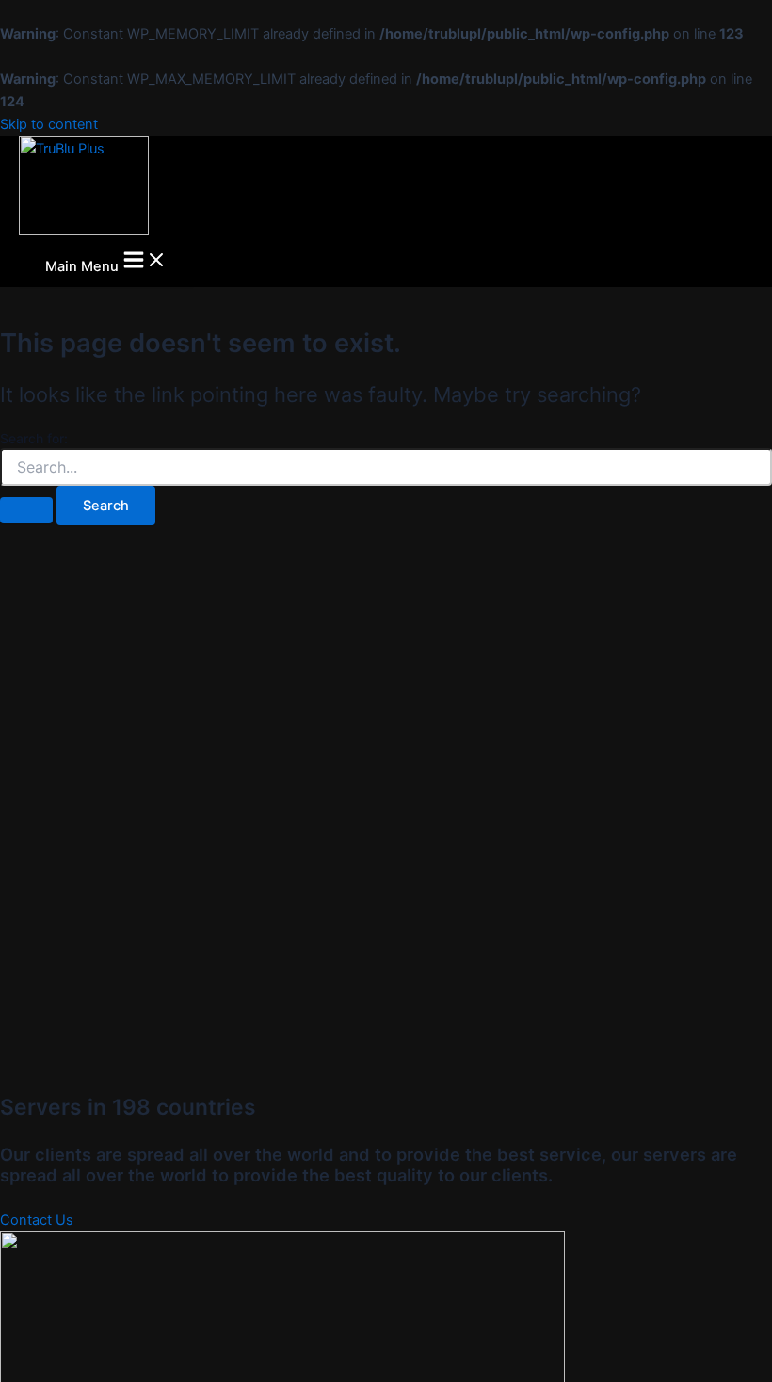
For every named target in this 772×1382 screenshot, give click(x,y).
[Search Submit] (26, 510)
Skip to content (49, 124)
